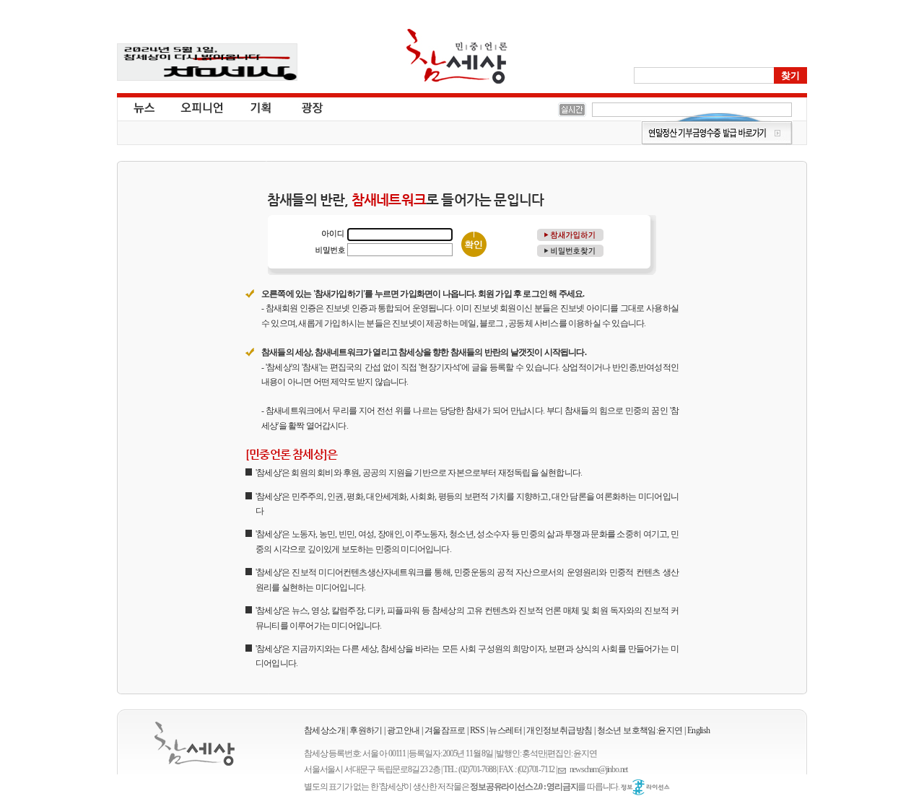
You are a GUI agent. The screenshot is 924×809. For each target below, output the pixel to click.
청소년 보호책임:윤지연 (640, 730)
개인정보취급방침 (559, 730)
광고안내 (403, 730)
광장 (302, 107)
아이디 (330, 234)
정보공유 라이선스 (645, 787)
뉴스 (143, 107)
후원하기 (366, 730)
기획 (261, 107)
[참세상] (194, 744)
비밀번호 (330, 249)
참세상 (456, 56)
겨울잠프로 (445, 730)
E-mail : (564, 769)
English (698, 730)
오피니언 (202, 107)
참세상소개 (324, 730)
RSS (477, 730)
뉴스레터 (505, 730)
